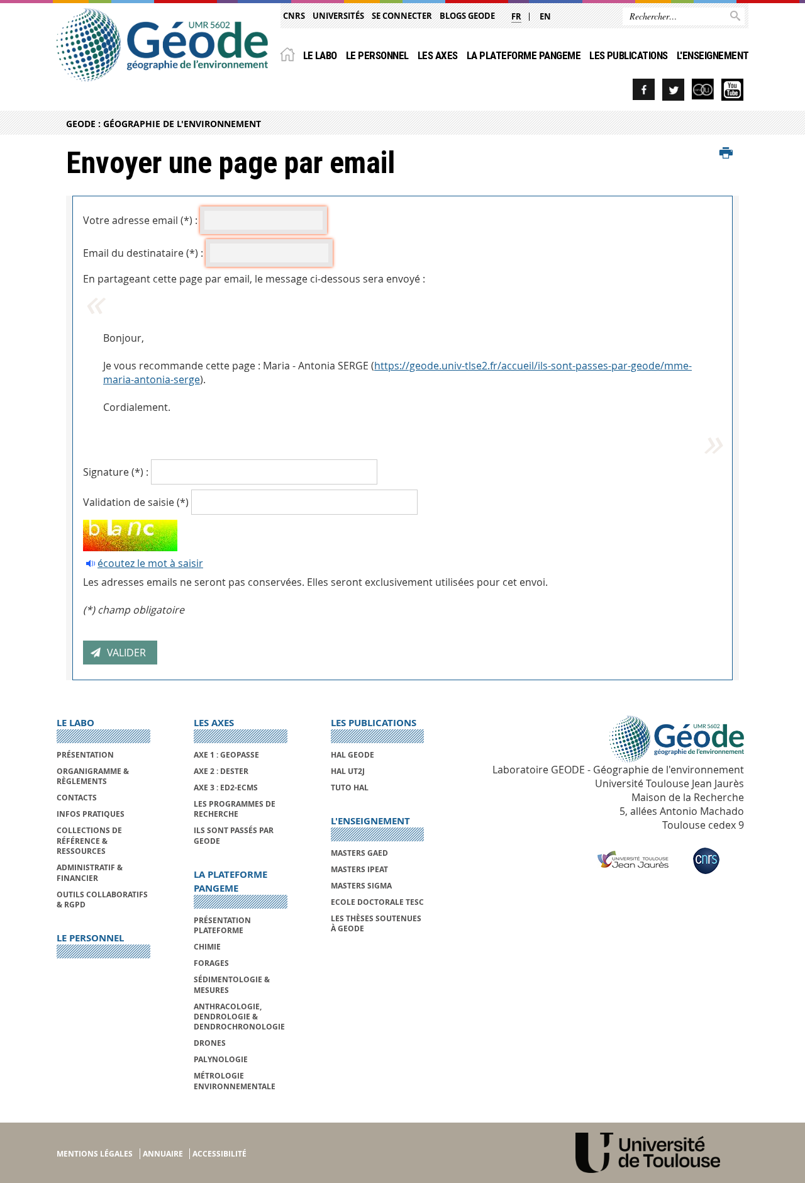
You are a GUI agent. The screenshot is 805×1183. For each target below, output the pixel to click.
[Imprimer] (726, 153)
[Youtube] (732, 90)
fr (516, 16)
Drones (210, 1043)
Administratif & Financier (90, 872)
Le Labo (320, 55)
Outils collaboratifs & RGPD (102, 899)
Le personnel (377, 55)
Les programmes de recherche (234, 809)
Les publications (628, 55)
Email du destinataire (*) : (143, 253)
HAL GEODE (352, 754)
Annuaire (163, 1153)
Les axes (438, 55)
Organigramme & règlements (93, 776)
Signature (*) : (115, 472)
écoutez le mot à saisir (150, 563)
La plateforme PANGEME (523, 55)
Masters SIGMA (361, 885)
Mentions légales (95, 1153)
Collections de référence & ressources (89, 840)
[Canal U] (703, 90)
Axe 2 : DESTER (221, 771)
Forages (211, 963)
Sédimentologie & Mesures (232, 984)
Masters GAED (359, 853)
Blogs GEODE (467, 15)
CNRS (294, 15)
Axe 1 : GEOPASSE (226, 754)
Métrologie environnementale (234, 1080)
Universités (338, 15)
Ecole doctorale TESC (377, 902)
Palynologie (221, 1059)
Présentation (85, 754)
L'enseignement (713, 55)
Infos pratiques (91, 814)
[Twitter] (673, 90)
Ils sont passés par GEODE (234, 835)
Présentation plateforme (222, 925)
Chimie (207, 946)
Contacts (77, 797)
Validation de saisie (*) (136, 502)
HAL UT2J (348, 771)
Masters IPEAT (359, 869)
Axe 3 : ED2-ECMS (226, 787)
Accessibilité (219, 1153)
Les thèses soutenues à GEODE (376, 923)
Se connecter (402, 15)
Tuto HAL (350, 787)
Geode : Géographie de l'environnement (163, 124)
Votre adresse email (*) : (140, 220)
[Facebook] (644, 90)
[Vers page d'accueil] (162, 45)
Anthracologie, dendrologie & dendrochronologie (239, 1017)
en (545, 16)
